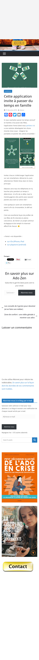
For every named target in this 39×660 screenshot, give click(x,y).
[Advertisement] (19, 19)
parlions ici (30, 125)
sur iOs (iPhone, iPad (15, 241)
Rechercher (34, 440)
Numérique (8, 91)
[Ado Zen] (19, 41)
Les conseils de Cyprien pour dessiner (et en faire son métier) (19, 307)
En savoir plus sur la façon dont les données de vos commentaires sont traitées (18, 385)
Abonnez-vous (26, 292)
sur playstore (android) (16, 244)
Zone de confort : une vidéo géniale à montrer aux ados (19, 316)
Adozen (22, 110)
